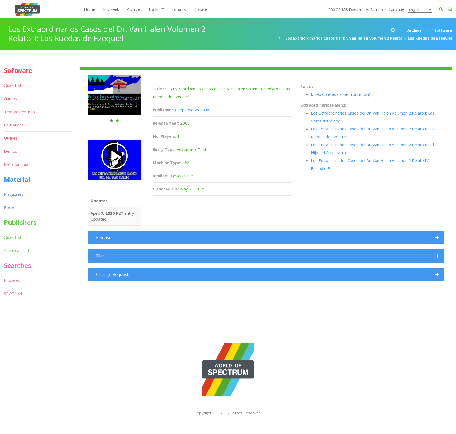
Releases (104, 237)
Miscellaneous (16, 164)
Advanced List (16, 250)
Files (100, 256)
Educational (14, 124)
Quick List (12, 85)
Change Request (112, 274)
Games (10, 98)
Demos (10, 151)
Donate (200, 9)
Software (443, 30)
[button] (450, 9)
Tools (153, 9)
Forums (179, 9)
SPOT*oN (13, 293)
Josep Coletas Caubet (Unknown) (340, 94)
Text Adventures (19, 111)
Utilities (11, 138)
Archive (133, 9)
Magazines (13, 194)
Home (89, 9)
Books (9, 207)
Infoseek (111, 9)
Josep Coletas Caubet (193, 109)
